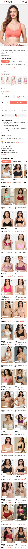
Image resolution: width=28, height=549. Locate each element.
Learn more (3, 67)
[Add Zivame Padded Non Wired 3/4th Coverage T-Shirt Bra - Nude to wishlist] (25, 348)
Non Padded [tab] (5, 61)
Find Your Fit (22, 96)
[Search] (19, 2)
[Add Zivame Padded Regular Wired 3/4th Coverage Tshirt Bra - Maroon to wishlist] (12, 528)
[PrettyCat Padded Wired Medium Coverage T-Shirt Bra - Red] (7, 242)
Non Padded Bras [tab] (17, 161)
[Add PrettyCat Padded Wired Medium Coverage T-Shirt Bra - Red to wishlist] (12, 235)
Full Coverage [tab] (21, 61)
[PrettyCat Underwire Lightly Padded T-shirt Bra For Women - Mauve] (7, 264)
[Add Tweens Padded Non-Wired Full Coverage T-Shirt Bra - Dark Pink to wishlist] (12, 280)
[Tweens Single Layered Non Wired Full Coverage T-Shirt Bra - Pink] (20, 242)
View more (3, 132)
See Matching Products (13, 67)
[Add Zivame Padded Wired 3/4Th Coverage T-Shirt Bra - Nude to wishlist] (12, 303)
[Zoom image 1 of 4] (14, 25)
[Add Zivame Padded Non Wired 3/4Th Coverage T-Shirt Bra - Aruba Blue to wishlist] (12, 190)
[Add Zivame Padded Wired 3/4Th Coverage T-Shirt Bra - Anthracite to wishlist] (25, 438)
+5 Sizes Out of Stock (6, 91)
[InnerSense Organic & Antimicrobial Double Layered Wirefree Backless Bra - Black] (7, 219)
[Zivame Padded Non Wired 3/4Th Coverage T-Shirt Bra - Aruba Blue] (7, 196)
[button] (2, 2)
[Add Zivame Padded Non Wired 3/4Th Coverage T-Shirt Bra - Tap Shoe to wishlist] (25, 325)
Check (24, 110)
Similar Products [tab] (6, 161)
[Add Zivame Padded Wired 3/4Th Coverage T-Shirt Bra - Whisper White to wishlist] (12, 325)
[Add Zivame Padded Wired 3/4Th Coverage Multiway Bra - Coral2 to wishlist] (12, 370)
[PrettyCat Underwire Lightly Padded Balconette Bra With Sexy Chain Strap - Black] (20, 467)
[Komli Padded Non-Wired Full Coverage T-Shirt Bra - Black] (20, 219)
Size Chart (8, 96)
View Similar (23, 44)
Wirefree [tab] (13, 61)
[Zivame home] (8, 2)
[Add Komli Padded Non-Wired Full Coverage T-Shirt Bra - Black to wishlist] (25, 212)
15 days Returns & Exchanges (22, 115)
